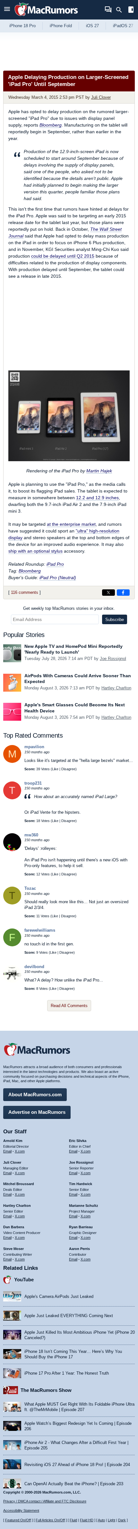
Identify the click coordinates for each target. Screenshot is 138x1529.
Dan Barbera (13, 1227)
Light (111, 1520)
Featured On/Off (18, 1520)
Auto (101, 1520)
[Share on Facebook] (123, 592)
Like (55, 769)
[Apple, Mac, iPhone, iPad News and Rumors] (46, 16)
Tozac (30, 888)
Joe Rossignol (113, 658)
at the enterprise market (71, 524)
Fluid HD (86, 1520)
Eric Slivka (77, 1141)
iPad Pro (55, 564)
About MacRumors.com (35, 1094)
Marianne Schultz (83, 1205)
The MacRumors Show (46, 1390)
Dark (122, 1520)
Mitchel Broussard (18, 1184)
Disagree (68, 769)
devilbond (34, 966)
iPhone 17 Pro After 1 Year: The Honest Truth (66, 1373)
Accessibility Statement (21, 1510)
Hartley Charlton (116, 688)
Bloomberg (50, 125)
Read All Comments (69, 1005)
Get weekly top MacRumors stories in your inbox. (69, 608)
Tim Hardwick (80, 1184)
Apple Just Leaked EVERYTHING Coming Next (68, 1315)
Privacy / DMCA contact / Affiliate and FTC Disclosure (44, 1501)
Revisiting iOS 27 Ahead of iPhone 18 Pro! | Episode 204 (77, 1464)
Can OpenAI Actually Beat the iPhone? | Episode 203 (73, 1483)
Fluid (73, 1520)
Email (7, 1151)
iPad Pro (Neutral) (57, 577)
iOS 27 (92, 25)
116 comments (24, 592)
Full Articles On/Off (50, 1520)
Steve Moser (13, 1249)
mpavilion (34, 746)
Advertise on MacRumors (36, 1112)
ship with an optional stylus (35, 551)
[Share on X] (108, 592)
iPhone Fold (61, 25)
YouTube (24, 1279)
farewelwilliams (39, 930)
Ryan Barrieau (81, 1227)
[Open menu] (7, 9)
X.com (20, 1151)
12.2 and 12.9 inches (97, 497)
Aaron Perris (79, 1249)
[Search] (121, 9)
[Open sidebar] (131, 10)
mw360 (31, 835)
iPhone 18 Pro (22, 25)
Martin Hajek (99, 470)
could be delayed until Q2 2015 (62, 256)
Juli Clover (101, 97)
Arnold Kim (12, 1141)
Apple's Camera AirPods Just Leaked (58, 1296)
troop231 (33, 783)
